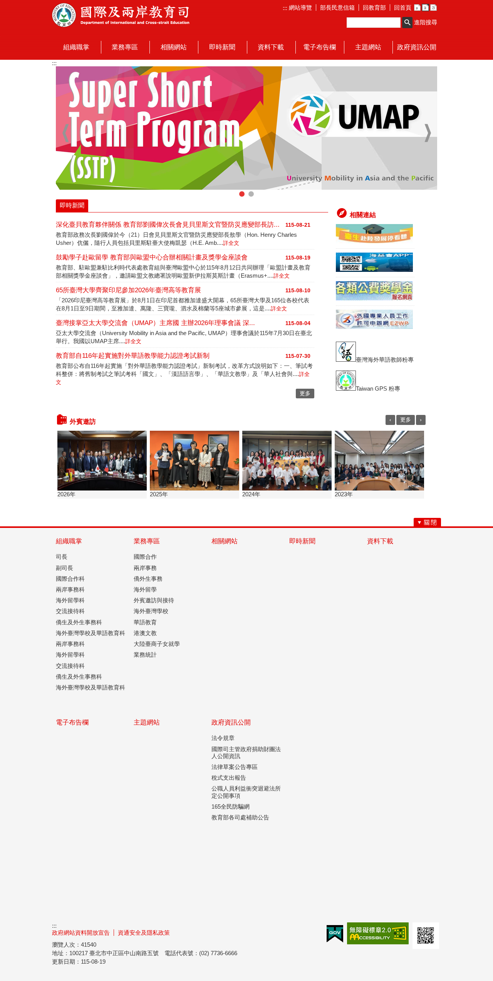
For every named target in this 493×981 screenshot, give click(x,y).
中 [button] (425, 7)
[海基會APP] (374, 269)
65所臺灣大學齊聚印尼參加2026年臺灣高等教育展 (128, 290)
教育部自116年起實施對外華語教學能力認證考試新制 (133, 355)
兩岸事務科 (70, 589)
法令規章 (223, 738)
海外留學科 (70, 600)
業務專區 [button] (125, 47)
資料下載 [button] (271, 47)
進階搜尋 (425, 22)
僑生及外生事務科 (79, 622)
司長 (61, 556)
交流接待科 (70, 611)
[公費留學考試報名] (374, 298)
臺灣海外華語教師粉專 (385, 359)
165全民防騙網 (230, 806)
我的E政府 (335, 933)
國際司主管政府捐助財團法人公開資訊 (246, 752)
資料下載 (380, 541)
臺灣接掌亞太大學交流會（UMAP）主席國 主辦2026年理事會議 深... (155, 323)
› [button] (427, 132)
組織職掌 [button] (76, 47)
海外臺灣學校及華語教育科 (90, 633)
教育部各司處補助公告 (240, 817)
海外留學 (145, 589)
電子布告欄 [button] (319, 47)
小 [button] (417, 7)
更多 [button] (305, 393)
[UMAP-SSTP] (246, 128)
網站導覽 (299, 7)
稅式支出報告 (228, 777)
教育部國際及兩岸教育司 (121, 15)
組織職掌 (69, 541)
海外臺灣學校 (151, 611)
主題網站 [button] (368, 47)
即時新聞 (302, 541)
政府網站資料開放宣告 (81, 932)
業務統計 (145, 654)
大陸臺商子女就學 (157, 644)
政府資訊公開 (231, 722)
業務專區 (147, 541)
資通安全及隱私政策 (144, 932)
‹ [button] (65, 132)
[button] (407, 22)
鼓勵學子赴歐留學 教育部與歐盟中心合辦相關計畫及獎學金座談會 (152, 257)
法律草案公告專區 (234, 767)
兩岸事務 (145, 568)
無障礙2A (378, 933)
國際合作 (145, 556)
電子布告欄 (72, 722)
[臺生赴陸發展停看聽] (374, 241)
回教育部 (374, 7)
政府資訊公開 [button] (416, 47)
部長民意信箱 (337, 7)
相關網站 (224, 541)
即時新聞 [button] (222, 47)
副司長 (64, 568)
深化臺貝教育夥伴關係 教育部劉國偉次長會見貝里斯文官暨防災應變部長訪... (168, 224)
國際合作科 (70, 578)
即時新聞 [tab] (72, 205)
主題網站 (147, 722)
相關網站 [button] (174, 47)
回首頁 (402, 7)
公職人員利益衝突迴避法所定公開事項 (246, 792)
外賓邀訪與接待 (154, 600)
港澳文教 (145, 633)
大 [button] (433, 7)
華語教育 (145, 622)
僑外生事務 (148, 578)
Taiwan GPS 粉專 (378, 388)
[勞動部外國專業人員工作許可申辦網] (374, 327)
